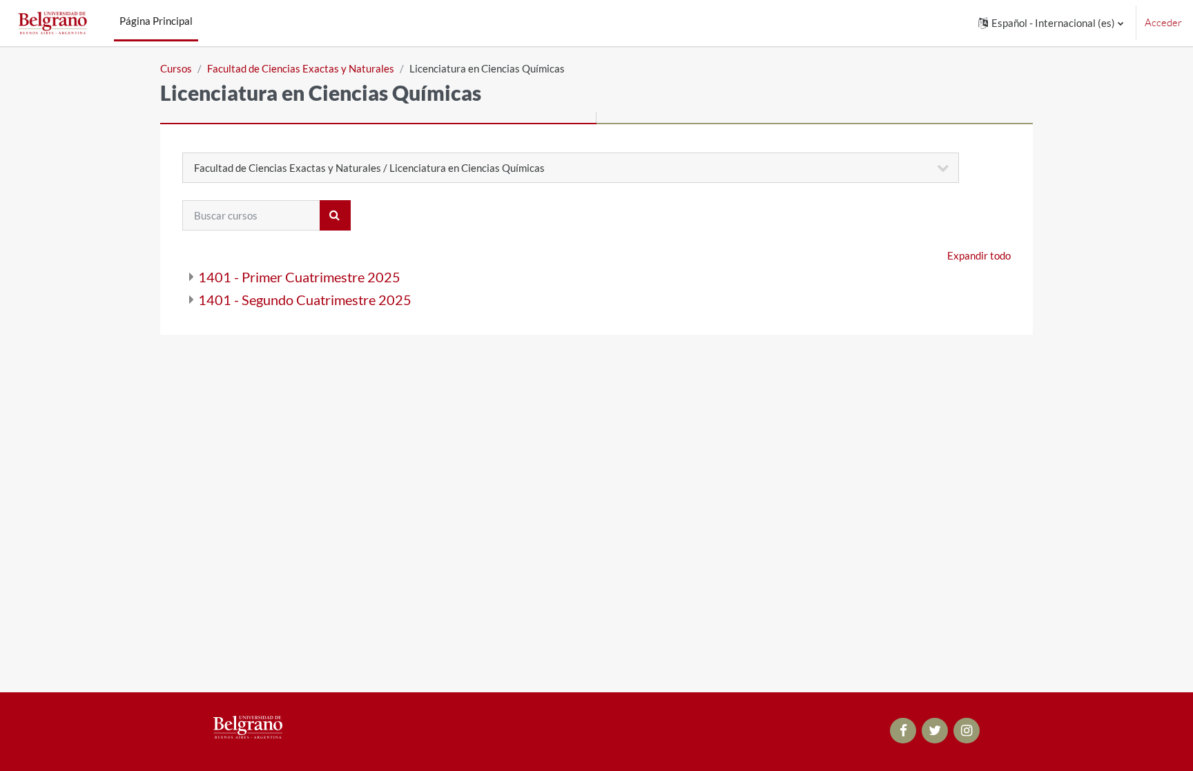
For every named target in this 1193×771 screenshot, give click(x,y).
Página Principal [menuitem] (156, 20)
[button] (1051, 23)
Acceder (1163, 22)
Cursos (176, 68)
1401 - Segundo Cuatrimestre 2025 (304, 299)
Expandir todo (979, 255)
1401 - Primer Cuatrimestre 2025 (299, 277)
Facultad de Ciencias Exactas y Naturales (300, 68)
